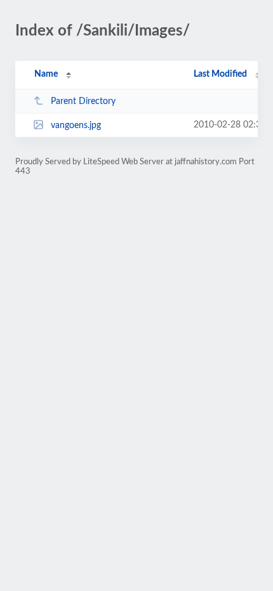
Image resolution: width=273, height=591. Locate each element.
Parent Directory (83, 101)
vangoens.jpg (76, 125)
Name (46, 74)
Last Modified (220, 74)
